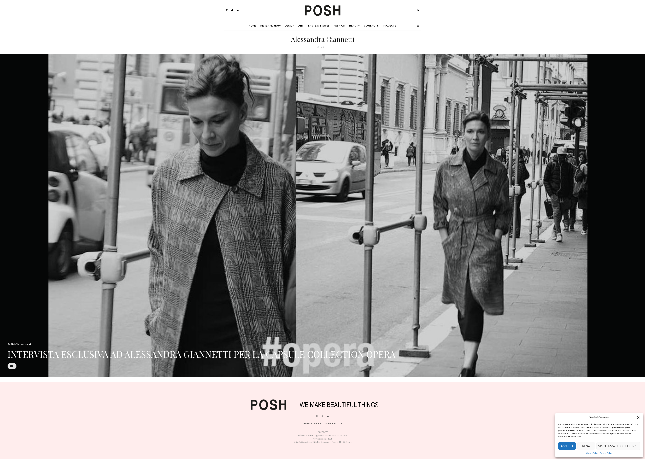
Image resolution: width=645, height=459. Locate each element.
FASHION (339, 25)
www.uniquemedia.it (322, 438)
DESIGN (289, 25)
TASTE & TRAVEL (319, 25)
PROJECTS (389, 25)
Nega (586, 446)
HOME (252, 25)
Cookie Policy (592, 453)
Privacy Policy (606, 453)
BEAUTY (354, 25)
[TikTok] (232, 10)
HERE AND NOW (270, 25)
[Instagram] (226, 10)
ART (301, 25)
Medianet (347, 442)
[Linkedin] (237, 10)
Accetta (567, 446)
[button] (638, 417)
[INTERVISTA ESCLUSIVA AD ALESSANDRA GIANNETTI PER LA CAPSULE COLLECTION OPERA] (322, 215)
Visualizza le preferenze (618, 446)
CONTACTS (371, 25)
